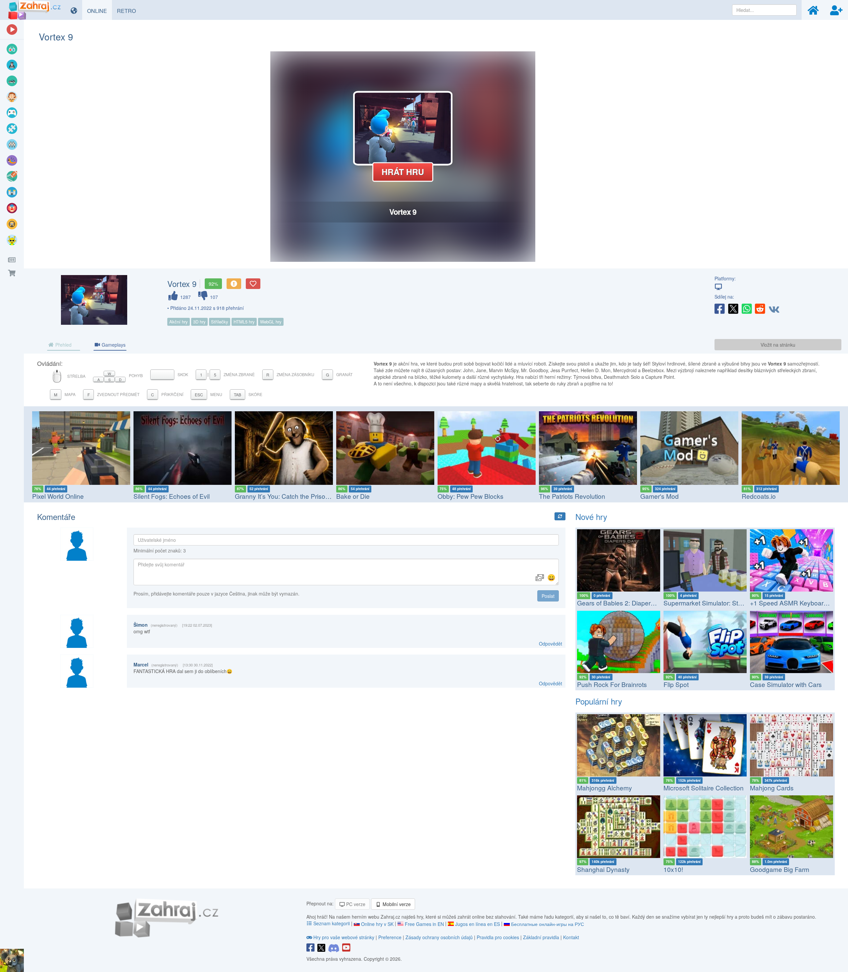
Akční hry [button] (178, 321)
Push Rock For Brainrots (612, 684)
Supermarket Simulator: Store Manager (718, 602)
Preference (390, 937)
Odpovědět (550, 643)
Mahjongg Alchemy (604, 787)
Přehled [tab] (63, 344)
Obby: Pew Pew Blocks (369, 495)
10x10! (673, 869)
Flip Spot (676, 684)
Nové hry (591, 516)
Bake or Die (251, 495)
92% (213, 283)
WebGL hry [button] (271, 321)
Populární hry (598, 701)
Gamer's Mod (558, 495)
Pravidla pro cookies (498, 937)
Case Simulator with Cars (786, 684)
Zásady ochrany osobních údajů (439, 937)
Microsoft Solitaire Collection (703, 787)
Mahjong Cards (772, 787)
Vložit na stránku (778, 344)
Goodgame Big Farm (779, 869)
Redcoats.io (657, 495)
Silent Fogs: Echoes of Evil (70, 495)
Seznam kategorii (331, 923)
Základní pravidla (541, 937)
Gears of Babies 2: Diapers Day (622, 602)
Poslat (548, 596)
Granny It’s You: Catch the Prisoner (183, 495)
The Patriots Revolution (471, 495)
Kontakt (571, 937)
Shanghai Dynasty (603, 869)
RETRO (129, 11)
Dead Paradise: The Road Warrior (790, 495)
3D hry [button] (199, 321)
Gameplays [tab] (113, 344)
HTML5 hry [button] (244, 321)
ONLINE (99, 11)
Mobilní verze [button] (396, 904)
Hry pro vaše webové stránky (344, 937)
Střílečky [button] (219, 321)
